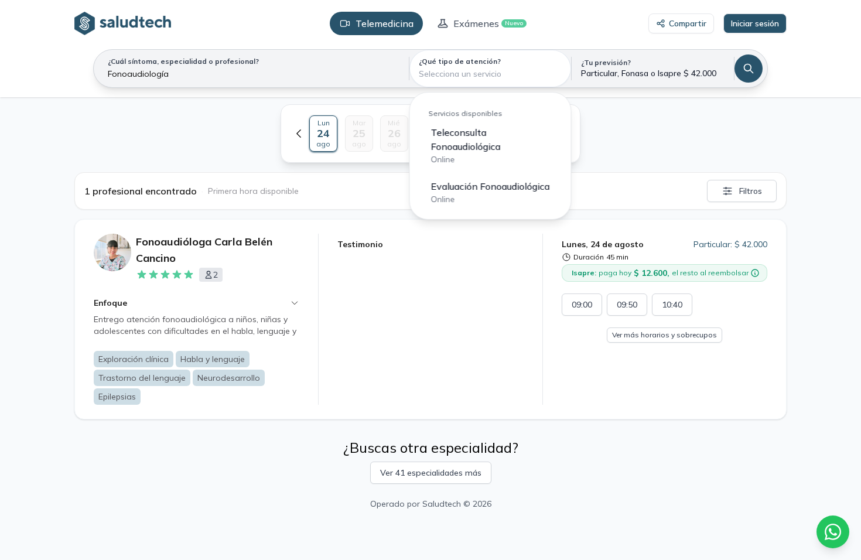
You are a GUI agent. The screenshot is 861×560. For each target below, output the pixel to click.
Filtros (750, 191)
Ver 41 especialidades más (430, 472)
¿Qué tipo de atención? (460, 61)
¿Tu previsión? (606, 62)
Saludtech (441, 503)
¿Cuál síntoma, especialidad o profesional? (183, 61)
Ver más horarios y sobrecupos (664, 334)
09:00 (582, 304)
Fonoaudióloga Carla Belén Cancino (204, 250)
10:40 (672, 304)
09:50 (627, 304)
